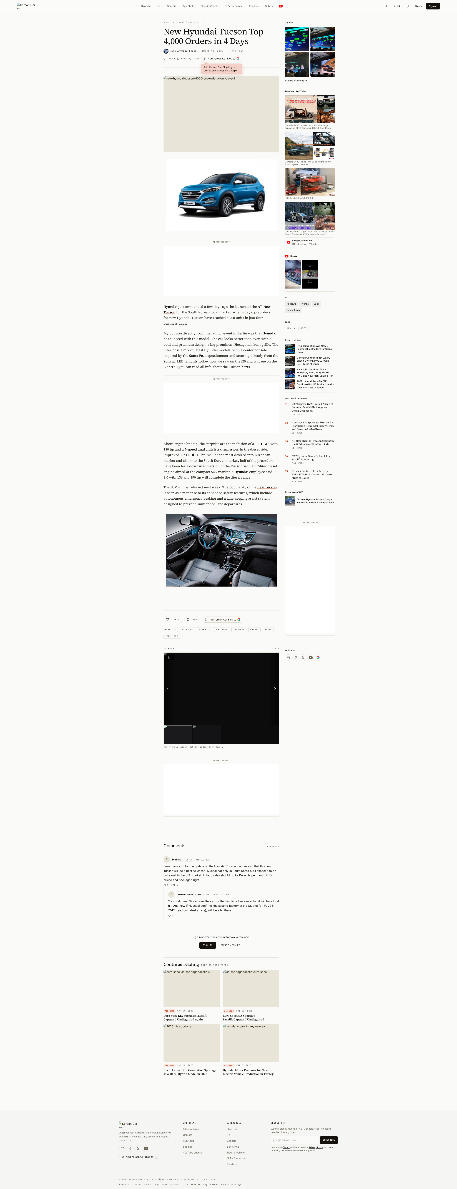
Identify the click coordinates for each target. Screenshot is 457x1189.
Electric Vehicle (209, 6)
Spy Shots (188, 6)
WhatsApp (221, 629)
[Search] (386, 6)
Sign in (419, 6)
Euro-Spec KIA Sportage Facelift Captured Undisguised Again (185, 1017)
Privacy (124, 1184)
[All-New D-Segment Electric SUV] (322, 39)
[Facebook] (295, 657)
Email (268, 629)
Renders (253, 6)
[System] (407, 6)
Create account (230, 945)
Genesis (171, 6)
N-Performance (234, 6)
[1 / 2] (178, 734)
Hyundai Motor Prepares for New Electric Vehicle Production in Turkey (248, 1072)
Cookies (136, 1184)
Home (166, 22)
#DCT (303, 328)
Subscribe (329, 1140)
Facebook (187, 629)
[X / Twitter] (303, 657)
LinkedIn (204, 629)
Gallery (269, 6)
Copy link (171, 636)
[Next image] (274, 689)
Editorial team (191, 1129)
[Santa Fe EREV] (322, 64)
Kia (158, 6)
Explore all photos (296, 80)
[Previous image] (169, 689)
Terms (286, 1147)
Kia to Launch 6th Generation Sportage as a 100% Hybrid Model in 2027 (190, 1072)
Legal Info (161, 1184)
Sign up (433, 6)
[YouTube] (310, 657)
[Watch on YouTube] (280, 6)
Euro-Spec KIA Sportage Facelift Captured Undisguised (243, 1017)
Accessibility (179, 1184)
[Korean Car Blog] (29, 6)
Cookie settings (231, 1184)
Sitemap (188, 1146)
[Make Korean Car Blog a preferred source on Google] (318, 657)
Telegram (238, 629)
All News (179, 22)
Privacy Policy (316, 1147)
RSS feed (188, 1140)
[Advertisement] (221, 271)
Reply (174, 885)
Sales (317, 303)
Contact (187, 1134)
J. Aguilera (207, 1179)
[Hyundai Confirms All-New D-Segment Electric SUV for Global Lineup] (297, 39)
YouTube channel (193, 1152)
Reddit (254, 629)
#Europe (291, 328)
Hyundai (145, 6)
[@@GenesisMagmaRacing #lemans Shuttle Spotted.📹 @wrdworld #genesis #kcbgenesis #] (310, 274)
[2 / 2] (207, 734)
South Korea (293, 310)
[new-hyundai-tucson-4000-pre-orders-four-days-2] (221, 689)
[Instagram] (288, 657)
